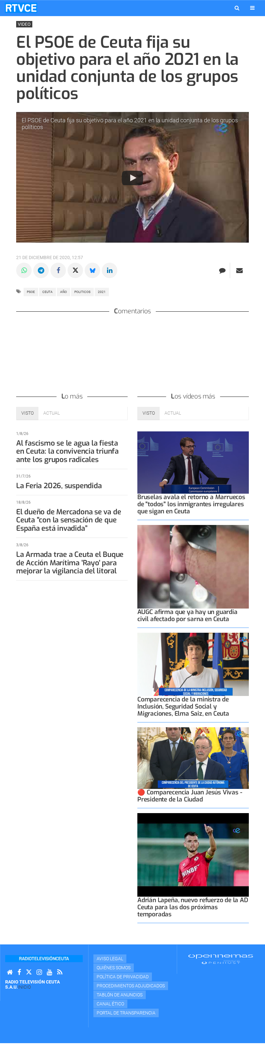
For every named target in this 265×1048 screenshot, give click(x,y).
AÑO (63, 292)
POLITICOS (82, 292)
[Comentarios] (222, 270)
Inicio (24, 987)
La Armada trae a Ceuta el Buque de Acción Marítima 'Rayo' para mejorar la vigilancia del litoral (69, 563)
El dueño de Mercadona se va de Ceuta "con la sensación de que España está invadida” (68, 520)
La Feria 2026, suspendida (58, 485)
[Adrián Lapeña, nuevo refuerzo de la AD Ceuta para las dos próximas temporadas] (193, 855)
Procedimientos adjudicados (131, 985)
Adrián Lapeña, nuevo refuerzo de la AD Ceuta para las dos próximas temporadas (192, 907)
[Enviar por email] (239, 270)
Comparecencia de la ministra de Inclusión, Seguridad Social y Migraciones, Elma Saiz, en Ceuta (183, 706)
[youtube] (49, 972)
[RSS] (59, 972)
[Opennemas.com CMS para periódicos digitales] (220, 959)
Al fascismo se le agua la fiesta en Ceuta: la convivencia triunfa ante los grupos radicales (67, 451)
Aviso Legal (110, 958)
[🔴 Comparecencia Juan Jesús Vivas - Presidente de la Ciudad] (193, 758)
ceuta (47, 292)
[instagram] (39, 972)
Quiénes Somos (114, 967)
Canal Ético (110, 1003)
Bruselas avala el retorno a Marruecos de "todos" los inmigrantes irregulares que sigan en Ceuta (191, 504)
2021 (102, 292)
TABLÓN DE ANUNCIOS (120, 994)
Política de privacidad (123, 976)
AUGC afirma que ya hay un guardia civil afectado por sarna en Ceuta (187, 615)
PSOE (31, 292)
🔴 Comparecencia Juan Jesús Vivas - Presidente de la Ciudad (189, 795)
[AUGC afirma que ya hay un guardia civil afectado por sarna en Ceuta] (193, 567)
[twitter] (29, 972)
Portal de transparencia (126, 1012)
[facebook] (19, 972)
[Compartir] (24, 270)
